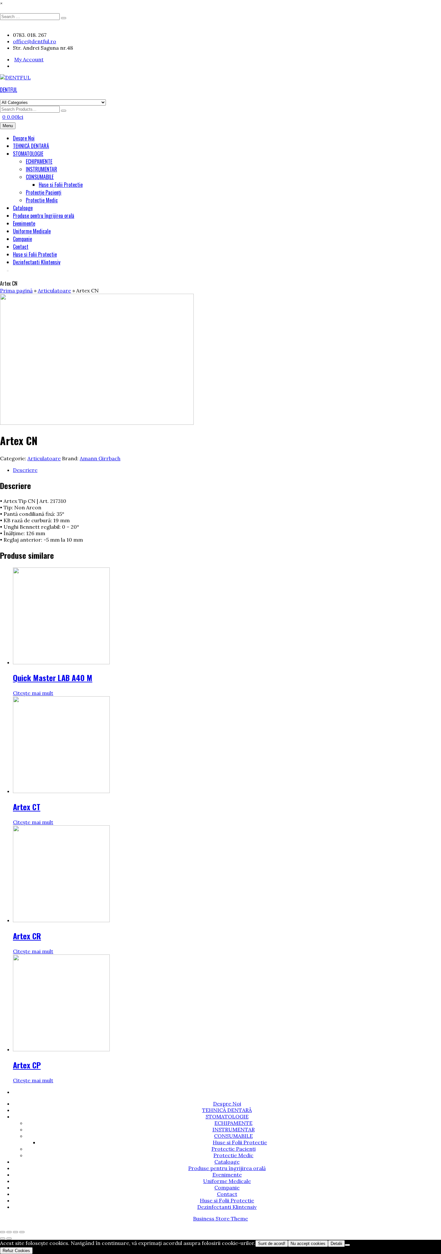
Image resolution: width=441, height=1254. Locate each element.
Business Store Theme (220, 1218)
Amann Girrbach (100, 458)
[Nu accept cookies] (347, 1245)
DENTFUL (8, 90)
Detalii (336, 1243)
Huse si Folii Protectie (61, 185)
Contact (20, 246)
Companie (22, 239)
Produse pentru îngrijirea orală (43, 215)
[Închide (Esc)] (22, 1232)
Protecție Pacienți (43, 192)
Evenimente (24, 223)
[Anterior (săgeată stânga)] (2, 1238)
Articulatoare (54, 290)
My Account (29, 59)
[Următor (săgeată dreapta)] (9, 1238)
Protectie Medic (42, 200)
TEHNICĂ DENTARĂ (31, 146)
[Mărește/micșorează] (2, 1232)
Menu (8, 125)
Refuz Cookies (16, 1250)
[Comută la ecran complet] (9, 1232)
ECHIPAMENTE (39, 161)
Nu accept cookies (308, 1243)
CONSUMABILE (40, 177)
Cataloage (23, 208)
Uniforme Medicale (32, 231)
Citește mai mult (33, 693)
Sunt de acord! (271, 1243)
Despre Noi (24, 138)
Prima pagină (16, 290)
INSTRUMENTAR (41, 169)
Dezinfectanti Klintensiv (36, 262)
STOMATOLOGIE (28, 154)
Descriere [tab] (25, 470)
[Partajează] (15, 1232)
